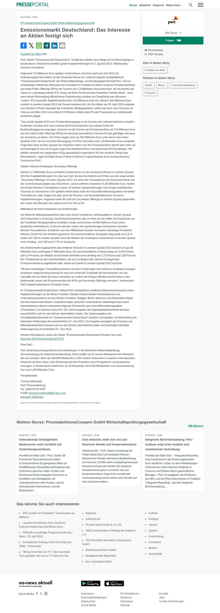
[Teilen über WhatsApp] (39, 45)
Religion (153, 519)
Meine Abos (173, 5)
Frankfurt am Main (30, 54)
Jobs (162, 597)
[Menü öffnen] (200, 5)
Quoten (153, 530)
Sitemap (125, 605)
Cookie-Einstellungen (171, 601)
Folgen (170, 40)
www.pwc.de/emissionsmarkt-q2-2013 (42, 338)
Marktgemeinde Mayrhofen (101, 555)
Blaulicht (145, 5)
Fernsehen (155, 542)
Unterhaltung (156, 536)
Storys (133, 5)
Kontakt (163, 593)
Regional (158, 5)
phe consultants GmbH (99, 561)
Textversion (126, 601)
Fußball (153, 513)
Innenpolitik (155, 553)
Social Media (88, 605)
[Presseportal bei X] (40, 593)
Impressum (87, 593)
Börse (161, 85)
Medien (153, 548)
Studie (148, 85)
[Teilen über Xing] (47, 45)
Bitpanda (91, 513)
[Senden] (62, 45)
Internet (153, 524)
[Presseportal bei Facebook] (36, 593)
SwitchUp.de (93, 519)
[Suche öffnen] (191, 5)
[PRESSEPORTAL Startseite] (33, 5)
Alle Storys (171, 32)
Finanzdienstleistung (183, 85)
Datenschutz (88, 601)
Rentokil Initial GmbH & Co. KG (103, 524)
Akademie (126, 597)
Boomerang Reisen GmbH (101, 550)
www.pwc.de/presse (31, 397)
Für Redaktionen (129, 593)
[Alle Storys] (173, 26)
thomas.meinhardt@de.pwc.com (47, 393)
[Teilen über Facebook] (23, 45)
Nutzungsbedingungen (94, 597)
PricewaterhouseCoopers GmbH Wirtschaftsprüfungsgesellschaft (57, 23)
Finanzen (150, 93)
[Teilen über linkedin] (54, 45)
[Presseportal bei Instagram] (44, 593)
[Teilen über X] (31, 45)
